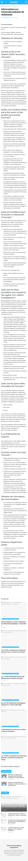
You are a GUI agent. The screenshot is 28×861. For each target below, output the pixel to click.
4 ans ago (10, 779)
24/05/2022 (15, 17)
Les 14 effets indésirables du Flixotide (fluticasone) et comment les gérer (12, 677)
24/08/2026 (11, 832)
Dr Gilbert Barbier (6, 17)
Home (2, 6)
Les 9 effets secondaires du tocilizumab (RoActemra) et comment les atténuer (13, 651)
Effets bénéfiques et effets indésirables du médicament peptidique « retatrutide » (13, 623)
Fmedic (14, 2)
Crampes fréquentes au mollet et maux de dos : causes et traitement (17, 814)
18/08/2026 (4, 706)
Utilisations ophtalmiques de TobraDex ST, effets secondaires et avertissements (17, 784)
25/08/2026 (11, 824)
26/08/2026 (4, 627)
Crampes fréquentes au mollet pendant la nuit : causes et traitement (16, 829)
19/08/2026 (4, 680)
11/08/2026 (4, 761)
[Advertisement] (14, 21)
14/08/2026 (4, 733)
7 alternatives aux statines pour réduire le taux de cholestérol (13, 730)
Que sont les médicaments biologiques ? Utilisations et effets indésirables (13, 704)
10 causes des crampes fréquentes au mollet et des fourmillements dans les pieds (17, 821)
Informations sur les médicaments (11, 6)
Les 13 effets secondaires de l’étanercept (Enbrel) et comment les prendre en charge (14, 757)
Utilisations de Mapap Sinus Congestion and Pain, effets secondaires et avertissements (16, 776)
